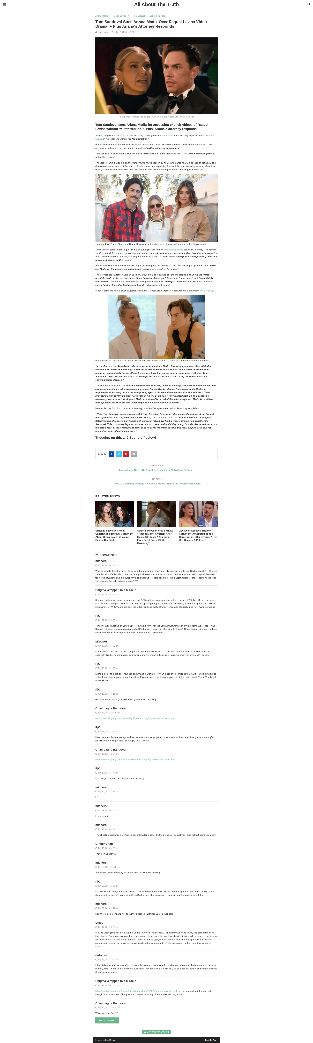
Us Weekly (207, 290)
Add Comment (107, 1020)
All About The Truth (156, 4)
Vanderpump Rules (159, 16)
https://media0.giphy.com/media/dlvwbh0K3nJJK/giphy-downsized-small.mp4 (134, 759)
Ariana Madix (101, 16)
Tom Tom (116, 408)
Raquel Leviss (119, 16)
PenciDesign (110, 1040)
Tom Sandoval (138, 16)
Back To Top (210, 1040)
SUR (170, 265)
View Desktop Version (157, 1032)
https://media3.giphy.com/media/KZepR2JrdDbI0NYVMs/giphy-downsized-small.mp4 (138, 991)
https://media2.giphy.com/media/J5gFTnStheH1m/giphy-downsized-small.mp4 (135, 718)
